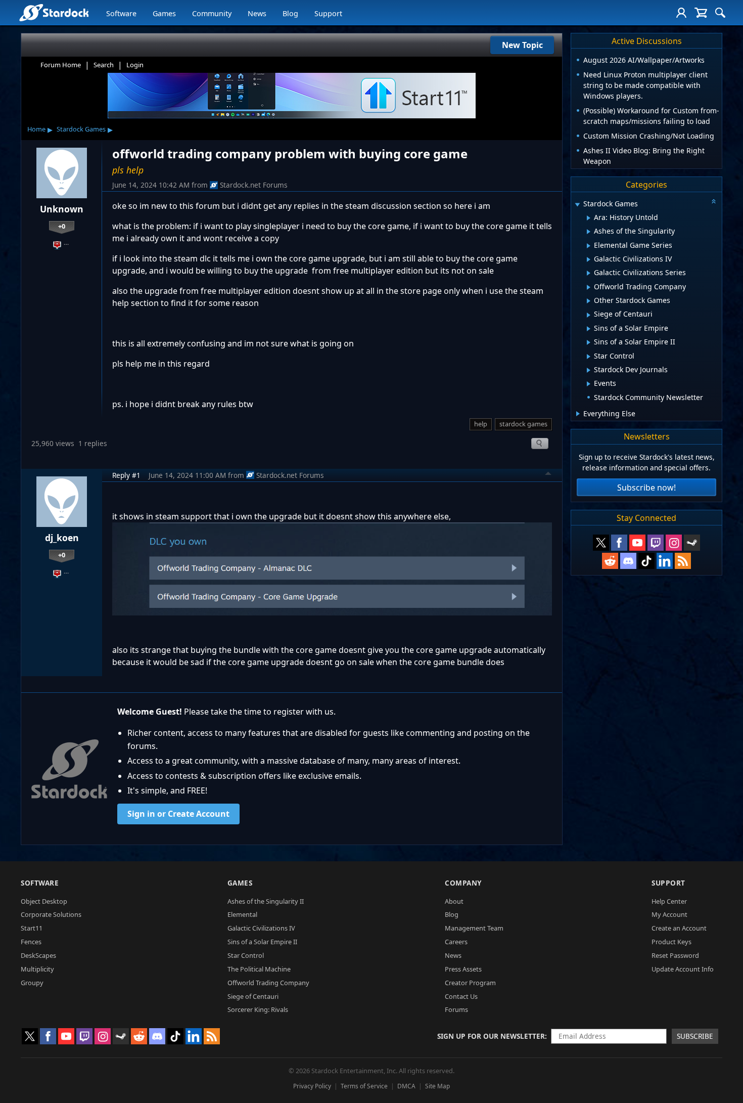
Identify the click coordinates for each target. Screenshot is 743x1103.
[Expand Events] (588, 383)
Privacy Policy (312, 1086)
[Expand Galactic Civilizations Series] (588, 273)
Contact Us (461, 996)
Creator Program (470, 982)
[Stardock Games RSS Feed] (683, 561)
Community (211, 13)
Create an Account (679, 928)
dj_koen (62, 538)
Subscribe (695, 1036)
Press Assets (463, 969)
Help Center (669, 901)
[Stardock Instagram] (674, 543)
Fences (31, 941)
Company (463, 883)
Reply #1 (126, 475)
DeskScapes (38, 955)
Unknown (61, 209)
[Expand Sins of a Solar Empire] (588, 328)
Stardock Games (81, 129)
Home (36, 129)
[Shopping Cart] (700, 13)
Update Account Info (683, 969)
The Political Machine (259, 969)
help (480, 423)
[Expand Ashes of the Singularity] (588, 231)
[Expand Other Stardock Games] (588, 300)
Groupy (32, 982)
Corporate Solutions (51, 914)
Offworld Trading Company (268, 982)
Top (548, 474)
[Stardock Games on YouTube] (637, 543)
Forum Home (60, 64)
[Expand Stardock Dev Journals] (588, 370)
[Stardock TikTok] (646, 561)
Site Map (437, 1086)
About (454, 901)
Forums (456, 1009)
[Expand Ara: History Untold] (588, 217)
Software (121, 13)
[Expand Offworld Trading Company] (588, 287)
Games (164, 13)
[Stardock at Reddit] (610, 561)
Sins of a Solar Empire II (262, 941)
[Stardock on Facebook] (619, 543)
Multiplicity (37, 969)
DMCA (406, 1086)
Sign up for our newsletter (491, 1036)
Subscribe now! (646, 487)
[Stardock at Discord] (628, 561)
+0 (61, 226)
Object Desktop (44, 901)
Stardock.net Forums (254, 185)
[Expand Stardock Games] (577, 204)
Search (104, 64)
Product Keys (671, 941)
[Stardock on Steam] (692, 543)
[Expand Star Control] (588, 356)
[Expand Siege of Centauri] (588, 315)
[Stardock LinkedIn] (665, 561)
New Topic (522, 45)
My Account (669, 914)
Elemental (242, 914)
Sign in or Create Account (178, 813)
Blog (290, 13)
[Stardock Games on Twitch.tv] (655, 543)
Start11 (31, 928)
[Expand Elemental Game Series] (588, 245)
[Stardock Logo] (54, 12)
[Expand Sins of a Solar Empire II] (588, 342)
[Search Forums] (720, 13)
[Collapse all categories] (714, 201)
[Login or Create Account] (681, 13)
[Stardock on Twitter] (601, 543)
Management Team (474, 928)
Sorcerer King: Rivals (257, 1009)
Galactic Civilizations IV (261, 928)
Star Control (245, 955)
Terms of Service (364, 1086)
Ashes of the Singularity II (265, 901)
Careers (456, 941)
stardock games (523, 423)
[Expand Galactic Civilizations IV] (588, 259)
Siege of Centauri (252, 996)
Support (328, 13)
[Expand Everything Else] (578, 413)
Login (135, 64)
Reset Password (675, 955)
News (257, 13)
